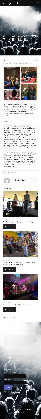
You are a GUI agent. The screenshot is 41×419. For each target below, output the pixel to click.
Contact (9, 344)
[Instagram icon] (23, 412)
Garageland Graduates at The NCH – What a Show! (18, 305)
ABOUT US (10, 337)
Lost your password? (10, 391)
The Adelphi (8, 109)
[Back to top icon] (20, 406)
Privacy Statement (12, 340)
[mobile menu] (38, 3)
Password (7, 379)
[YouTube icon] (21, 412)
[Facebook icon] (17, 412)
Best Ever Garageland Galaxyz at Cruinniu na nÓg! (18, 222)
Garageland (9, 3)
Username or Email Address (12, 373)
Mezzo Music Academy (10, 108)
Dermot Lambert (16, 63)
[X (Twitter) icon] (19, 412)
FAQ (8, 357)
